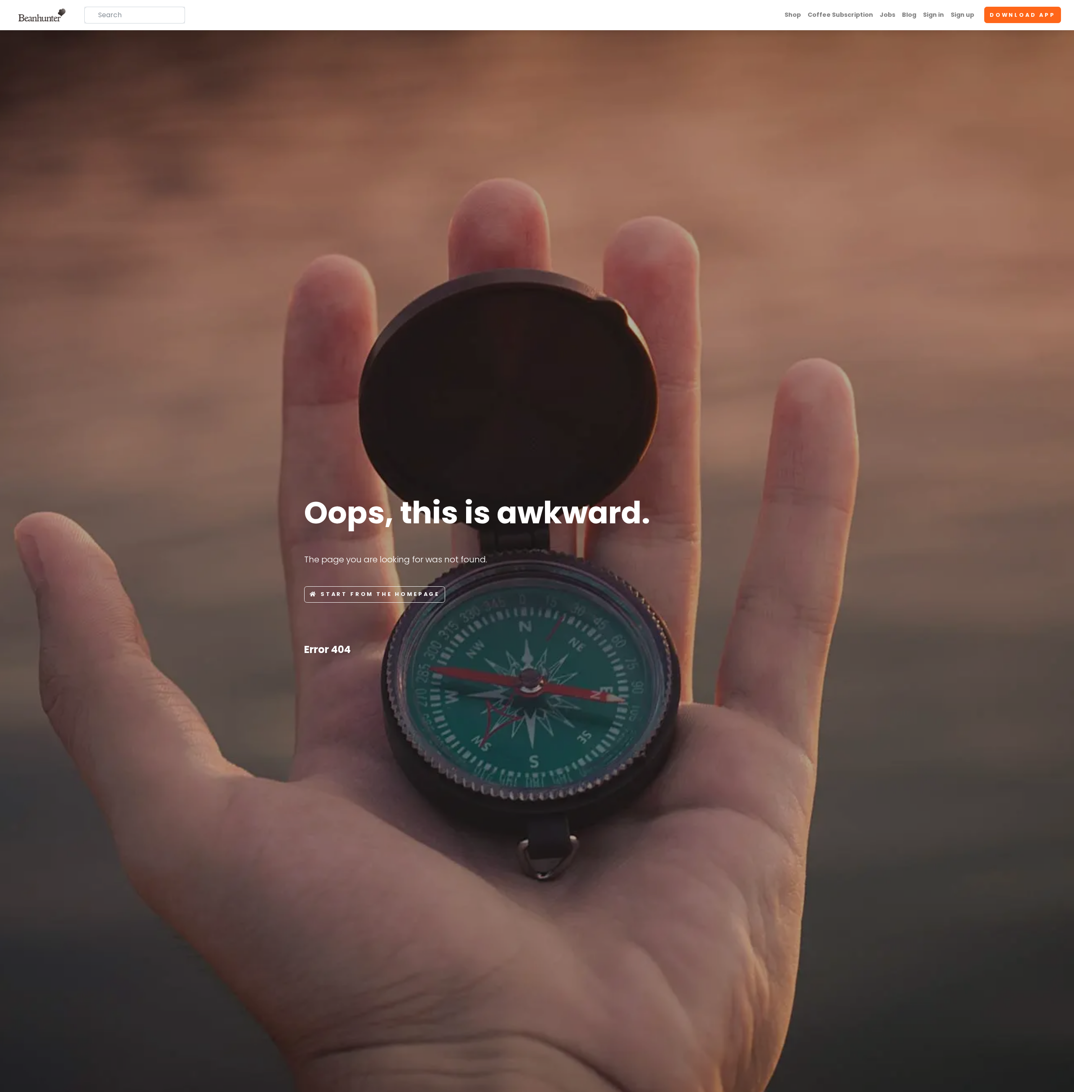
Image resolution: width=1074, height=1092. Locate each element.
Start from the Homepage (380, 594)
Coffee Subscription (840, 14)
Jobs (887, 14)
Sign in (933, 14)
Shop (793, 14)
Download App (1023, 14)
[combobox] (134, 15)
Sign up (962, 14)
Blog (909, 14)
